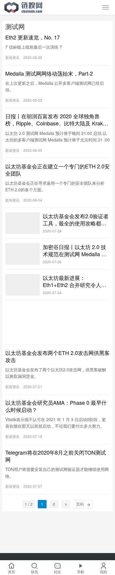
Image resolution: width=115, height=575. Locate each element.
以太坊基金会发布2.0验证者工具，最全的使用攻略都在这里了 (76, 219)
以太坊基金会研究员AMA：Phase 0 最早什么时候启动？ (56, 406)
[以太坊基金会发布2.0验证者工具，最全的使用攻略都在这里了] (22, 223)
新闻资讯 (12, 57)
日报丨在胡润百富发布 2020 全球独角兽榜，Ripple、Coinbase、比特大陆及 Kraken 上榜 (57, 119)
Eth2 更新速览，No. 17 (32, 37)
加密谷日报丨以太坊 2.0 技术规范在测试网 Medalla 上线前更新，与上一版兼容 (75, 250)
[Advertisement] (57, 322)
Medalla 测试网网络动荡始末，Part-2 (49, 73)
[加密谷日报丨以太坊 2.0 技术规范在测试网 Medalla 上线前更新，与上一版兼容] (22, 254)
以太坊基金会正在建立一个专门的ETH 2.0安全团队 (57, 170)
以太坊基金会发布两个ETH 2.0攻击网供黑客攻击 (57, 356)
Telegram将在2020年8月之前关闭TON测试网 (55, 456)
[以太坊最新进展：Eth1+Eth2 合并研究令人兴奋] (22, 285)
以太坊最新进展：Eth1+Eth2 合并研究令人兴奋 (74, 281)
